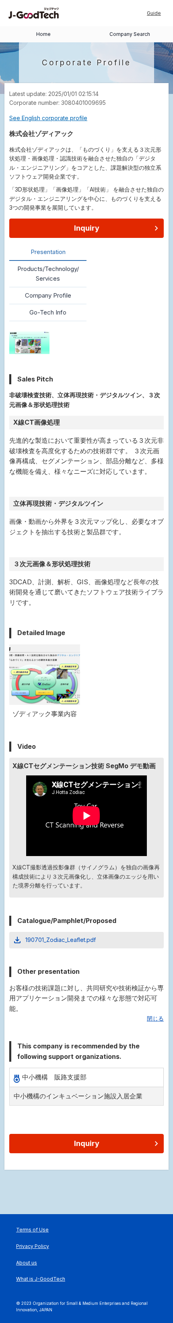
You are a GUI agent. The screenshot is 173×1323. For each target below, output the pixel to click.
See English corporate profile (48, 118)
